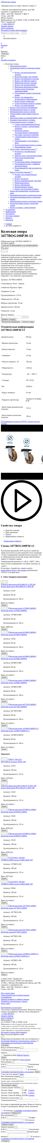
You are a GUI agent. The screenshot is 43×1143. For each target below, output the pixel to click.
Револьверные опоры (23, 147)
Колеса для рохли (21, 179)
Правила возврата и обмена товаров (15, 999)
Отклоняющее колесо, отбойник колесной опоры (27, 165)
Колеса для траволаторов (24, 105)
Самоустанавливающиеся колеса (27, 124)
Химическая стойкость (12, 541)
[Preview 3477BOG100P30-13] (19, 246)
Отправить (5, 1141)
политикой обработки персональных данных (18, 1041)
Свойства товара (28, 322)
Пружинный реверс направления (28, 162)
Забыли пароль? (23, 1055)
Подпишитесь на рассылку (11, 1008)
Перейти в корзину (8, 60)
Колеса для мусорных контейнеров (23, 108)
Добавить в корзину (8, 319)
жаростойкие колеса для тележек (13, 570)
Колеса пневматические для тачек (28, 181)
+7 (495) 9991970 (7, 24)
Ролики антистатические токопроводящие (24, 90)
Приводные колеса (22, 183)
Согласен (5, 1045)
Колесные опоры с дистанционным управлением (26, 132)
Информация (11, 212)
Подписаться (16, 1113)
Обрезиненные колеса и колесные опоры (26, 201)
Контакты (9, 220)
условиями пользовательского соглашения (17, 1072)
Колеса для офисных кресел (25, 81)
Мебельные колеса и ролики (26, 83)
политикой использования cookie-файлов (17, 1043)
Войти (4, 1057)
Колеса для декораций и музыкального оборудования (26, 98)
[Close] (21, 1047)
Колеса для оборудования (20, 172)
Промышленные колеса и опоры (22, 110)
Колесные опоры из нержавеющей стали (26, 118)
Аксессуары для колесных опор (22, 149)
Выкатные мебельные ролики (26, 87)
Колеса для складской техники (27, 189)
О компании (10, 210)
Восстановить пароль (9, 1085)
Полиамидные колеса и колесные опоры (26, 195)
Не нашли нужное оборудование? (14, 30)
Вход (22, 1074)
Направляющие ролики (24, 187)
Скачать (31, 1090)
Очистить (5, 54)
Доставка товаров (12, 216)
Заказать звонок (7, 1016)
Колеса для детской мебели (25, 85)
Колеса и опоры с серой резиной (23, 208)
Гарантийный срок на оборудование (15, 995)
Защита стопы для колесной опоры (28, 156)
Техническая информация (11, 322)
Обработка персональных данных (14, 1001)
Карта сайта (5, 1003)
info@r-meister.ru (7, 28)
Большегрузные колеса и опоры (22, 120)
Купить (4, 605)
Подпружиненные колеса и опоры (28, 145)
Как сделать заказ (8, 993)
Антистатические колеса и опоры (28, 103)
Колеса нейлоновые (22, 185)
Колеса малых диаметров (24, 101)
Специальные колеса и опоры (22, 122)
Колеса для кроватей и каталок (27, 79)
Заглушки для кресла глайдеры (27, 135)
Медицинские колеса (18, 66)
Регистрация (25, 1060)
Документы (10, 214)
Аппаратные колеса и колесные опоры (25, 68)
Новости (9, 218)
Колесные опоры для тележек (26, 77)
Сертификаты (6, 997)
